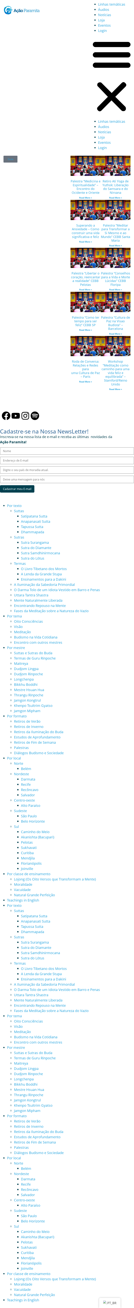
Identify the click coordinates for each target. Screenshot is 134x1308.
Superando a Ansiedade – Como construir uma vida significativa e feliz (85, 231)
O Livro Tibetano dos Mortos (44, 568)
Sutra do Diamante (36, 547)
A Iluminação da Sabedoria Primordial (44, 584)
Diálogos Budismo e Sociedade (39, 753)
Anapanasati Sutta (35, 521)
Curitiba (27, 852)
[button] (111, 76)
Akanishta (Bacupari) (37, 837)
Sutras (19, 537)
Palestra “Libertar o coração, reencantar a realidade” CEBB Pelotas (85, 279)
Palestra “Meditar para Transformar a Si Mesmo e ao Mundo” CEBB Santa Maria (115, 233)
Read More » (85, 197)
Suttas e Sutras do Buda (33, 653)
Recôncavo (29, 789)
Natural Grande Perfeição (34, 895)
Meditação (22, 632)
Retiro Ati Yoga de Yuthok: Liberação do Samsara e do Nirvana (115, 187)
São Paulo (29, 816)
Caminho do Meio (35, 831)
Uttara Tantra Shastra (31, 595)
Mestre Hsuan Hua (29, 689)
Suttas (19, 511)
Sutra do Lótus (32, 558)
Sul (16, 826)
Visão (18, 626)
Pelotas (27, 842)
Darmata (28, 779)
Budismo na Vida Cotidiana (35, 637)
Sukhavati (29, 847)
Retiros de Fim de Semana (35, 742)
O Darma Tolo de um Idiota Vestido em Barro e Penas (57, 589)
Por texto (14, 505)
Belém (26, 768)
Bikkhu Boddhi (26, 684)
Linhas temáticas (111, 4)
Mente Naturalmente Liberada (38, 600)
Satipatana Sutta (34, 516)
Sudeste (20, 810)
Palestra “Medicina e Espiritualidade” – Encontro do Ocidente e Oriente (85, 187)
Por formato (17, 716)
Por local (14, 758)
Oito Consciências (28, 621)
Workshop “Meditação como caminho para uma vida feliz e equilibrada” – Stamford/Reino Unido (115, 372)
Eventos (104, 25)
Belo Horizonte (33, 821)
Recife (26, 784)
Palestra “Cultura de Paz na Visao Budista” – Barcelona (115, 323)
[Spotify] (35, 415)
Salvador (28, 795)
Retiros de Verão (27, 721)
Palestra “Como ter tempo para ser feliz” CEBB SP (85, 321)
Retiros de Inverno (28, 726)
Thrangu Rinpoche (28, 695)
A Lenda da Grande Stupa (41, 574)
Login (102, 30)
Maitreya (21, 663)
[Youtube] (15, 415)
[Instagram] (25, 415)
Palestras (21, 747)
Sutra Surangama (35, 542)
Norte (18, 763)
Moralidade (23, 884)
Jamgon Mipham (27, 710)
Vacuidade (22, 889)
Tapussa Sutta (32, 526)
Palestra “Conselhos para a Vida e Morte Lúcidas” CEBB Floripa (115, 279)
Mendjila (28, 858)
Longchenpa (24, 679)
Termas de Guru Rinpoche (35, 658)
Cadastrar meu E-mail (17, 489)
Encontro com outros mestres (38, 642)
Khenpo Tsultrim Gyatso (33, 705)
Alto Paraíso (30, 805)
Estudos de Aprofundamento (37, 737)
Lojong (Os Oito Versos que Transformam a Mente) (55, 879)
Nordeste (21, 774)
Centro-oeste (24, 800)
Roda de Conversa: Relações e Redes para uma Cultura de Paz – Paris (85, 369)
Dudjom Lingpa (26, 668)
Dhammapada (32, 532)
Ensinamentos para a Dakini (43, 579)
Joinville (27, 868)
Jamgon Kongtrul (27, 700)
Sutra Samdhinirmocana (40, 553)
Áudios (103, 9)
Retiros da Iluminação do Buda (38, 731)
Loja (101, 20)
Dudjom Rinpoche (28, 674)
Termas (20, 563)
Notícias (104, 14)
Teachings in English (23, 900)
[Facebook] (6, 415)
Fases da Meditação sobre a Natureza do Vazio (51, 610)
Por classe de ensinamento (28, 874)
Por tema (14, 616)
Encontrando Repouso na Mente (40, 605)
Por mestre (16, 647)
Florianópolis (31, 863)
